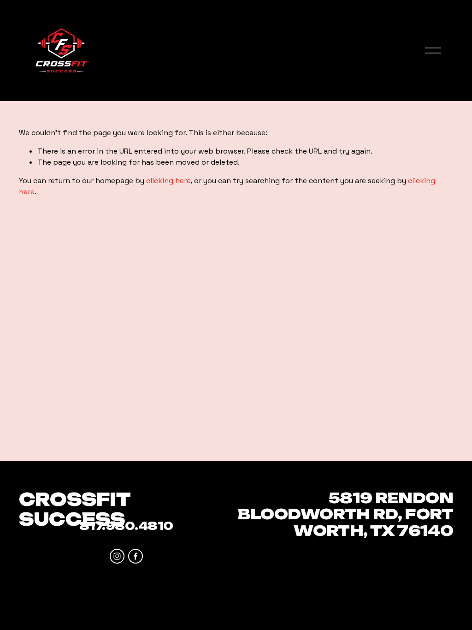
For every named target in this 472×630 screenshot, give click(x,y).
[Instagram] (117, 556)
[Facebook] (135, 556)
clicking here (168, 180)
